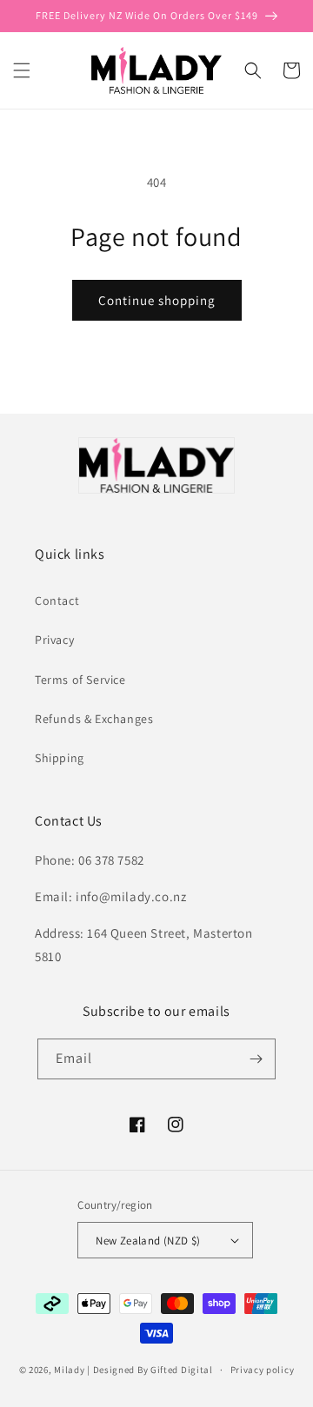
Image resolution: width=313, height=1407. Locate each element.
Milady (69, 1370)
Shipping (59, 758)
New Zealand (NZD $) (148, 1240)
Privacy (54, 639)
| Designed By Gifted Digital (150, 1370)
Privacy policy (262, 1370)
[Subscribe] (255, 1059)
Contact (57, 600)
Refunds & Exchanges (94, 719)
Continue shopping (157, 300)
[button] (22, 70)
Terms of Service (80, 679)
